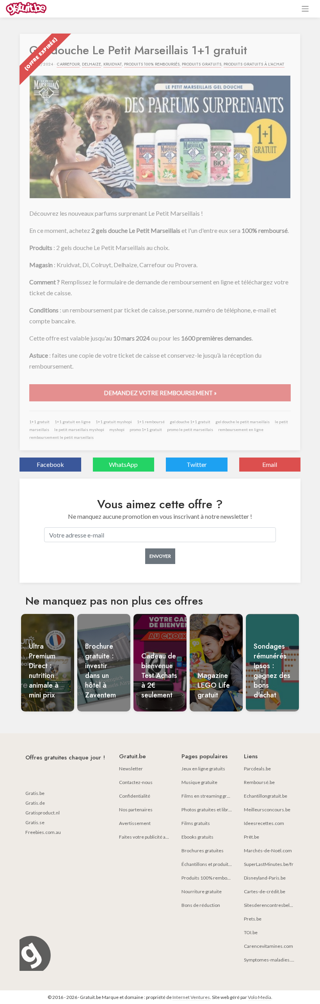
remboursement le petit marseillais (61, 437)
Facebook (50, 464)
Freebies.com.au (43, 832)
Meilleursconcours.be (267, 809)
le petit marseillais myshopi (79, 429)
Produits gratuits (201, 64)
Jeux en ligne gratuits (203, 769)
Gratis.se (34, 822)
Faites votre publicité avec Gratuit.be (157, 837)
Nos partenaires (136, 809)
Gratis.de (35, 803)
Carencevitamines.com (268, 946)
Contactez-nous (136, 782)
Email (269, 464)
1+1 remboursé (151, 421)
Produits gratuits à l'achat (254, 64)
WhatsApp (123, 464)
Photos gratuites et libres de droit (216, 809)
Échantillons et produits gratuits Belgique (224, 864)
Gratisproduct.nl (42, 813)
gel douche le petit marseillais (242, 421)
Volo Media (259, 997)
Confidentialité (134, 796)
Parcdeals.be (257, 769)
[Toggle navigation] (305, 9)
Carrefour (68, 64)
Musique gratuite (199, 782)
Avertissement (135, 823)
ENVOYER (160, 556)
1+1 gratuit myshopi (114, 421)
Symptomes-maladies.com (272, 960)
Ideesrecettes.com (264, 823)
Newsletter (131, 769)
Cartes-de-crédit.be (264, 891)
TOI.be (251, 932)
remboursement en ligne (240, 429)
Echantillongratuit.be (265, 796)
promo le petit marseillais (190, 429)
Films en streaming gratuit (208, 796)
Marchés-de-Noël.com (268, 850)
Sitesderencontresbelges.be (273, 905)
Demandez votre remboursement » (160, 392)
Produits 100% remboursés (152, 64)
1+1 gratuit (39, 421)
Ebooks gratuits (197, 837)
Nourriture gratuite (201, 891)
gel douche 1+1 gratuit (190, 421)
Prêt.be (251, 837)
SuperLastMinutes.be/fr (268, 864)
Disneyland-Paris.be (265, 878)
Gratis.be (34, 793)
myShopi (116, 429)
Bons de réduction (200, 905)
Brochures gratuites (202, 850)
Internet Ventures (191, 997)
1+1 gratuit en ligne (73, 421)
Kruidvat (112, 64)
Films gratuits (195, 823)
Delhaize (91, 64)
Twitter (197, 464)
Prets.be (252, 919)
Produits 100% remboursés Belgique (220, 878)
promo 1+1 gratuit (146, 429)
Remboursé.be (259, 782)
